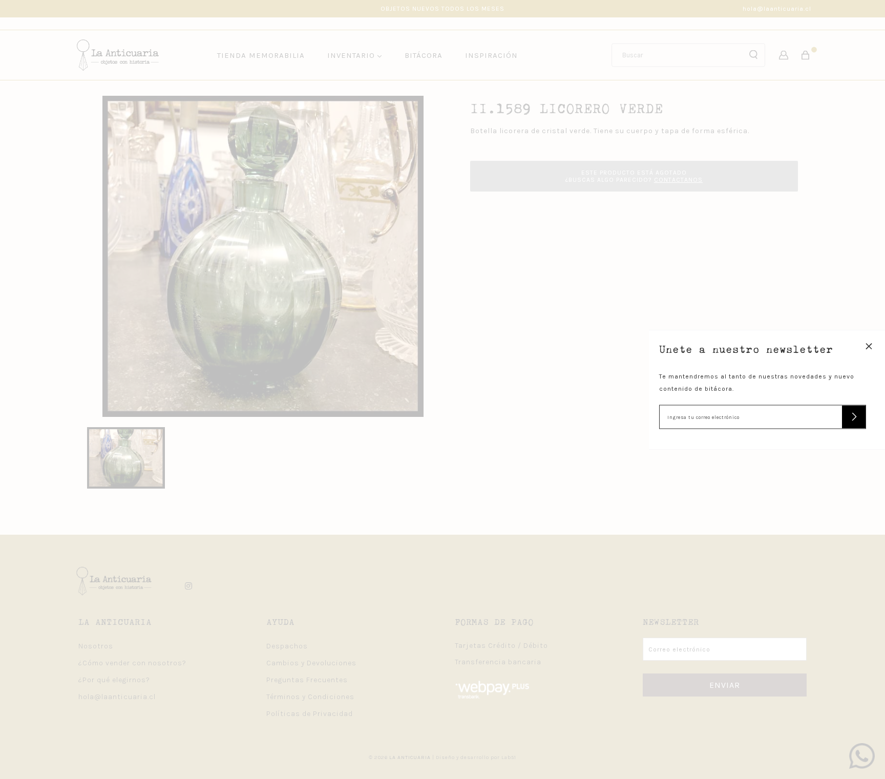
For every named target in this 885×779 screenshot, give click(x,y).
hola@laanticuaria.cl (777, 8)
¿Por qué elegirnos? (114, 680)
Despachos (287, 646)
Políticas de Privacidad (309, 713)
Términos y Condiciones (310, 696)
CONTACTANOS (678, 179)
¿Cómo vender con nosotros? (132, 663)
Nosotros (95, 646)
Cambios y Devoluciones (311, 663)
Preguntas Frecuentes (307, 680)
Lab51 (508, 757)
